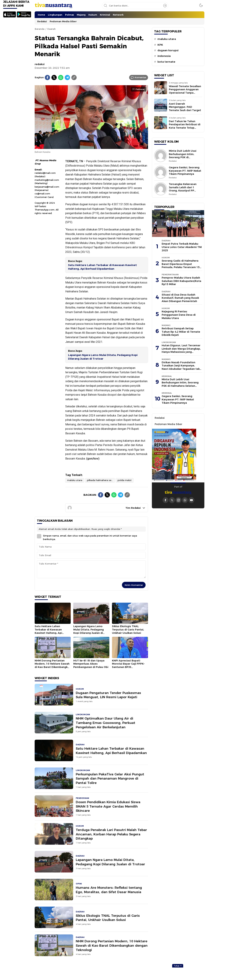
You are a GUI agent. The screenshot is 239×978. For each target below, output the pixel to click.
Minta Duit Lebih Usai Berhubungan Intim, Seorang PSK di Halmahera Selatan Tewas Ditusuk (182, 157)
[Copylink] (74, 77)
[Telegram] (67, 77)
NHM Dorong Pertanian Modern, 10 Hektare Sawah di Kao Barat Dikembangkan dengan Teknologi (53, 665)
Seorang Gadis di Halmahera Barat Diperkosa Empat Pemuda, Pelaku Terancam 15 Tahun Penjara (181, 265)
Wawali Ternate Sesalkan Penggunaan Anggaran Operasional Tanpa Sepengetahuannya (185, 91)
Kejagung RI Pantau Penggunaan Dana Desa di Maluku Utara (179, 314)
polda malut (125, 480)
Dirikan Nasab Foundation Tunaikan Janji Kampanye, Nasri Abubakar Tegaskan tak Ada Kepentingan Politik (181, 367)
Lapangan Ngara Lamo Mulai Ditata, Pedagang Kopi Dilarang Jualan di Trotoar (103, 356)
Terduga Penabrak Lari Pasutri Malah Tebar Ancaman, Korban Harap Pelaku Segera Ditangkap (111, 834)
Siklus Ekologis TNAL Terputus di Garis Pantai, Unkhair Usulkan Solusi (128, 629)
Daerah (51, 28)
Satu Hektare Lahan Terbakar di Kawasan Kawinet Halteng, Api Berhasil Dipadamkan (102, 267)
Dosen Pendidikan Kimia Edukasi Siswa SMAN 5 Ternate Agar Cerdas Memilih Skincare (108, 806)
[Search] (165, 5)
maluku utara (74, 480)
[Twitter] (54, 77)
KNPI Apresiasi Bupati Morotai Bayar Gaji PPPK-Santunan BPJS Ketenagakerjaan (128, 665)
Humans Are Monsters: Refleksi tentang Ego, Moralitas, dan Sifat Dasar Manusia (109, 890)
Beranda (39, 28)
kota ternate (166, 61)
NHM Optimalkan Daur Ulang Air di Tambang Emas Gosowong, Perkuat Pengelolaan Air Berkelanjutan (105, 722)
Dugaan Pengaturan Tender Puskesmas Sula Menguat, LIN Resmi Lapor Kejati (108, 695)
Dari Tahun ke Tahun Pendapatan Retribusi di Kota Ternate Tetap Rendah (184, 126)
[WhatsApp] (60, 77)
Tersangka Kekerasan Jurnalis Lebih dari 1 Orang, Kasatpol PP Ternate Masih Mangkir (183, 189)
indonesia (164, 56)
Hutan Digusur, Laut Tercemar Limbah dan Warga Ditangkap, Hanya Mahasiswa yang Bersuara (181, 350)
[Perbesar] (91, 147)
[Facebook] (47, 77)
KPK (160, 44)
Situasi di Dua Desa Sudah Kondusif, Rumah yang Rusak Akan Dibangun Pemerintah (180, 298)
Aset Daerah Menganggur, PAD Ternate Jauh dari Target (185, 107)
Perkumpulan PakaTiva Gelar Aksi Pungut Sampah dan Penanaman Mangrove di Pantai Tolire (110, 778)
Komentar (140, 77)
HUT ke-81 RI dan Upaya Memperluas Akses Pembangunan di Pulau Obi (90, 663)
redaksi (40, 64)
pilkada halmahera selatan (101, 480)
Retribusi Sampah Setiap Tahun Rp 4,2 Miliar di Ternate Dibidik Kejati (181, 331)
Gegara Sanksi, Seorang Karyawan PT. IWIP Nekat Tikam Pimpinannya (185, 170)
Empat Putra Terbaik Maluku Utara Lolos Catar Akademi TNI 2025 (182, 247)
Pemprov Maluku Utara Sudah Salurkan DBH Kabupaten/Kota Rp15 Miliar (181, 281)
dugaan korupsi (167, 50)
